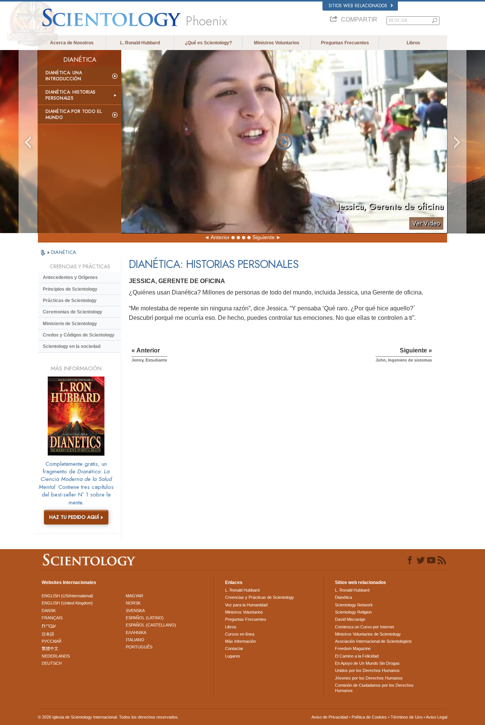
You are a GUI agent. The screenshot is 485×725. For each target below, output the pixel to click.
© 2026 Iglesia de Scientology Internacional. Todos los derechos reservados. (108, 717)
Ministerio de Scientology (70, 323)
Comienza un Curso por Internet (364, 627)
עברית (49, 626)
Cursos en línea (239, 634)
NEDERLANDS (56, 656)
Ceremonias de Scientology (72, 312)
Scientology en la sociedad (71, 346)
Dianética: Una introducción (63, 75)
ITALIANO (135, 639)
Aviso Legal (436, 717)
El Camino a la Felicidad (357, 656)
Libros (413, 42)
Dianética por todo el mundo (73, 114)
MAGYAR (134, 595)
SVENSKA (135, 610)
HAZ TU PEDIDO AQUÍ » (76, 517)
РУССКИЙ (51, 641)
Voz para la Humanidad (246, 605)
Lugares (232, 656)
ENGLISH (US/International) (67, 595)
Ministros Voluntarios (276, 42)
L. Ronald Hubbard (140, 42)
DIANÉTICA (63, 252)
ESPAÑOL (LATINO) (145, 617)
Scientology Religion (353, 612)
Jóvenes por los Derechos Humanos (369, 678)
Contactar (234, 648)
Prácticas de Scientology (70, 300)
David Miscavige (350, 619)
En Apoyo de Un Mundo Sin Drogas (367, 663)
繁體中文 (50, 648)
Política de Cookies (369, 717)
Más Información (240, 641)
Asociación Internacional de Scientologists (373, 641)
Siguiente (263, 237)
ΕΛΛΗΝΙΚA (136, 632)
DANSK (49, 610)
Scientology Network (354, 605)
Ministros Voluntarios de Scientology (368, 634)
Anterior (220, 237)
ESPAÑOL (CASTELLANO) (151, 625)
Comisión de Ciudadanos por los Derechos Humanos (374, 688)
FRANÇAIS (52, 617)
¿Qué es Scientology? (208, 42)
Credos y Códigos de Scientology (78, 335)
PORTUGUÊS (139, 647)
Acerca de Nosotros (72, 42)
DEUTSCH (52, 663)
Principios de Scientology (70, 289)
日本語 (48, 634)
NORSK (133, 603)
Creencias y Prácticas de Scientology (259, 597)
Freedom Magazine (353, 648)
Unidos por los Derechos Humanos (367, 670)
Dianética (343, 597)
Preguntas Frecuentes (345, 42)
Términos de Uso (406, 717)
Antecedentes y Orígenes (70, 277)
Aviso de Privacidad (329, 717)
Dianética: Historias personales (70, 95)
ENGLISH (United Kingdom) (67, 603)
